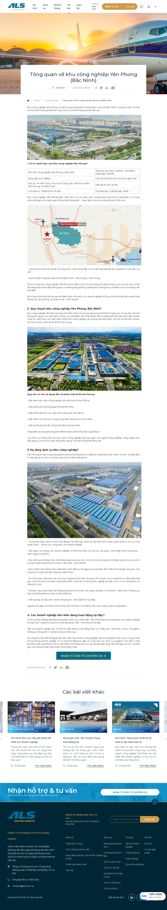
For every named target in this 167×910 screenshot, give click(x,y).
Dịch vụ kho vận (112, 861)
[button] (153, 896)
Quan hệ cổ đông (134, 864)
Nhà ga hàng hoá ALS (113, 845)
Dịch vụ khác (111, 888)
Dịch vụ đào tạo (112, 882)
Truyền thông (132, 852)
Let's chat (155, 894)
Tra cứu (129, 6)
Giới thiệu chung (74, 843)
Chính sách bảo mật (76, 864)
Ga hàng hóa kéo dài (113, 854)
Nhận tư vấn (112, 6)
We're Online (155, 897)
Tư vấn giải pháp (150, 851)
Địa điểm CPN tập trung (113, 875)
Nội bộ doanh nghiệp (132, 845)
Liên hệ (69, 870)
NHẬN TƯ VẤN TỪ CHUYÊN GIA (130, 792)
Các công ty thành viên (78, 849)
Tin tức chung (51, 100)
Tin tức (37, 100)
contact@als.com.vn (23, 886)
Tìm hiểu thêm (43, 765)
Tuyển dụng (131, 858)
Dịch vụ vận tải (111, 867)
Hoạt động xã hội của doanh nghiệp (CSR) (84, 857)
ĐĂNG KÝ (150, 819)
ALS (16, 6)
